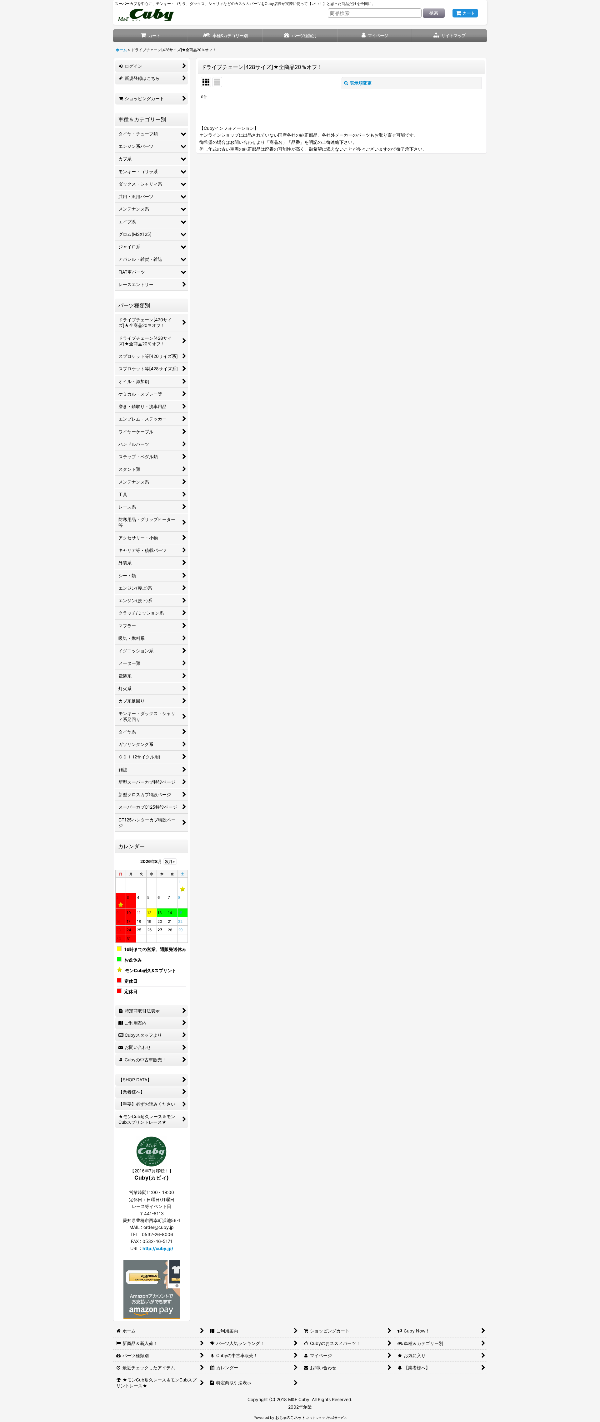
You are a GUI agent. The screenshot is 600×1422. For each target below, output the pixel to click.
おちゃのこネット (290, 1417)
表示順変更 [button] (361, 82)
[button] (449, 35)
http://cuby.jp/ (157, 1248)
